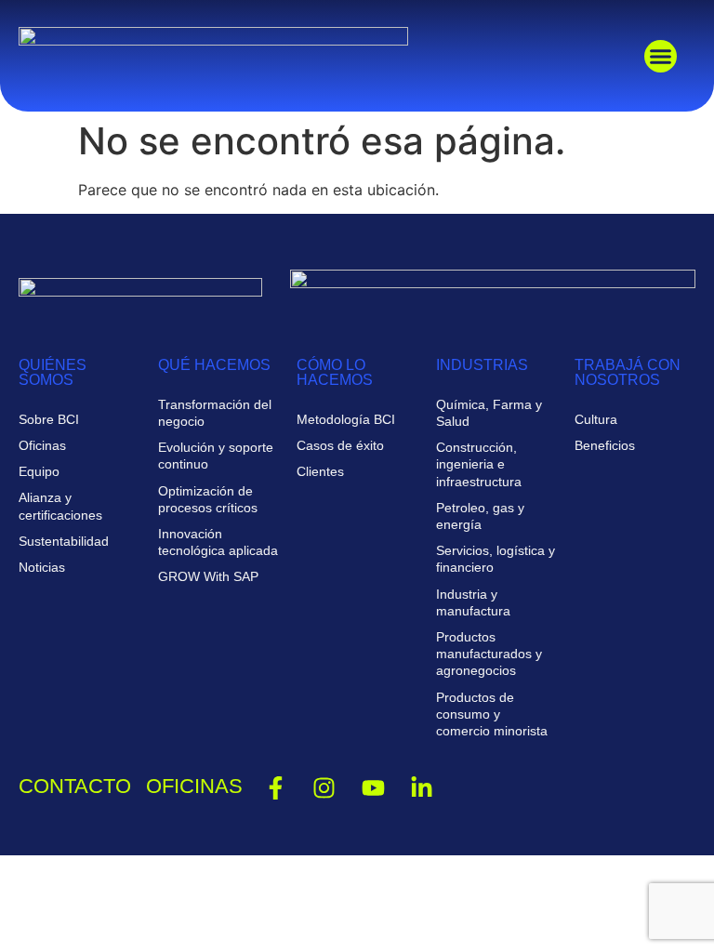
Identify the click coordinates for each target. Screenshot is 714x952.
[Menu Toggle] (660, 56)
